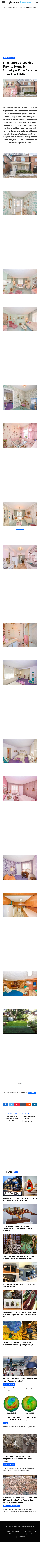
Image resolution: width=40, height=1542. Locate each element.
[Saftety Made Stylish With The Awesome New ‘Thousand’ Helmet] (20, 1366)
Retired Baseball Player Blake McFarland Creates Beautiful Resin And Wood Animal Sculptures (17, 1228)
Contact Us (21, 1537)
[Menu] (3, 2)
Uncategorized (12, 7)
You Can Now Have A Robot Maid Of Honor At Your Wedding (11, 1118)
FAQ (34, 1531)
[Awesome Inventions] (20, 2)
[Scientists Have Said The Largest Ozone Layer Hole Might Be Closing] (20, 1404)
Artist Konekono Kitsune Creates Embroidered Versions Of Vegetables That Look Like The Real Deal (20, 1315)
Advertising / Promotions (17, 1534)
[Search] (37, 2)
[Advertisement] (20, 32)
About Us (31, 1534)
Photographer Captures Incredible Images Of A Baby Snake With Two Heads (17, 1458)
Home (4, 7)
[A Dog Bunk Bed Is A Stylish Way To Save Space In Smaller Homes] (20, 1272)
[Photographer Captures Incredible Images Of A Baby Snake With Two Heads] (20, 1443)
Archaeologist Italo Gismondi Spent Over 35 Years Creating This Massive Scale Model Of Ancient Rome (20, 1500)
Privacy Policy (26, 1531)
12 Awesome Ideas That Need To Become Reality (28, 1118)
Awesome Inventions (12, 1531)
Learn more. (32, 1092)
